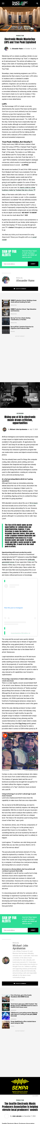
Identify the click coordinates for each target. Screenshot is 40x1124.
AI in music (34, 503)
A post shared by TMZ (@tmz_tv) (20, 633)
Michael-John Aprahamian (18, 429)
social (34, 237)
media (4, 240)
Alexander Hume (17, 49)
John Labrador (17, 1116)
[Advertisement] (20, 357)
